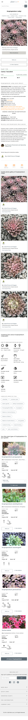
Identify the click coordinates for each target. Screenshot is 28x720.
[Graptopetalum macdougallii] (14, 550)
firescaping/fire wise (5, 108)
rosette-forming (6, 425)
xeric (13, 109)
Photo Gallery (6, 167)
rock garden (18, 108)
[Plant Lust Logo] (15, 2)
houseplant (12, 108)
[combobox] (14, 481)
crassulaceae (10, 100)
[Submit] (25, 6)
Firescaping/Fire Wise (7, 408)
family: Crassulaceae (18, 403)
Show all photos (14, 53)
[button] (23, 6)
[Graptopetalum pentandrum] (14, 592)
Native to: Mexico (6, 416)
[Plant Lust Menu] (2, 1)
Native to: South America (8, 420)
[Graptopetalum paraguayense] (14, 462)
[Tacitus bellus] (14, 633)
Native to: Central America (8, 412)
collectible (6, 106)
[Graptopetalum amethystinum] (14, 508)
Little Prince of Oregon (10, 208)
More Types (22, 167)
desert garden (19, 106)
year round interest (19, 109)
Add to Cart (15, 485)
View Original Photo (6, 211)
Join (22, 678)
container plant (12, 106)
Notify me (14, 59)
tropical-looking (8, 109)
